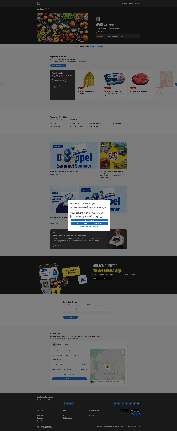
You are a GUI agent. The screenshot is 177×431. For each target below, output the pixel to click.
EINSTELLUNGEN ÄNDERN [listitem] (89, 227)
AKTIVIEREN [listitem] (89, 220)
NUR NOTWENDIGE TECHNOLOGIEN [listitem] (89, 223)
